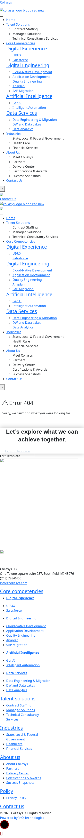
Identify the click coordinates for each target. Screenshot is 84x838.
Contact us (12, 806)
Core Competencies (20, 43)
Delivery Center (24, 166)
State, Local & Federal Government (38, 138)
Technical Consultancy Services (35, 38)
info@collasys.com (13, 583)
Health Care (21, 143)
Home (10, 20)
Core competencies (21, 591)
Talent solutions (18, 698)
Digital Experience (26, 48)
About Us (13, 152)
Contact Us (14, 180)
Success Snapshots (27, 176)
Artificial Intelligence (29, 96)
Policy (6, 791)
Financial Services (25, 148)
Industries (11, 727)
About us (10, 757)
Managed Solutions (27, 34)
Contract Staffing (25, 29)
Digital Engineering (27, 65)
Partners (19, 162)
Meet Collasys (23, 157)
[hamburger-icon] (1, 16)
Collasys (6, 2)
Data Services (21, 112)
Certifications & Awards (30, 171)
